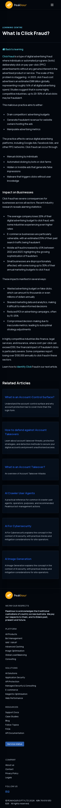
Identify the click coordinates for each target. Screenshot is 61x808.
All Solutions (11, 673)
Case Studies (12, 716)
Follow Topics (12, 724)
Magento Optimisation (16, 694)
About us (9, 765)
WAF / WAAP (11, 642)
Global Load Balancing (16, 654)
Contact (9, 769)
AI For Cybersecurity (18, 526)
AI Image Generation (18, 559)
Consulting (10, 659)
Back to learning (14, 49)
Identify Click (24, 366)
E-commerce (11, 689)
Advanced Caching (14, 646)
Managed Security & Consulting (20, 685)
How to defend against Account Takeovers (26, 432)
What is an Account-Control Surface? (29, 397)
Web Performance (14, 698)
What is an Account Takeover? (25, 467)
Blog (7, 720)
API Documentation (14, 733)
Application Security (15, 677)
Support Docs (12, 712)
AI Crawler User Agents (20, 493)
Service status (14, 744)
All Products (11, 634)
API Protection (12, 681)
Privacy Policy (11, 773)
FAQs (7, 728)
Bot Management (13, 638)
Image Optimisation (14, 650)
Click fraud (8, 56)
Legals (8, 777)
